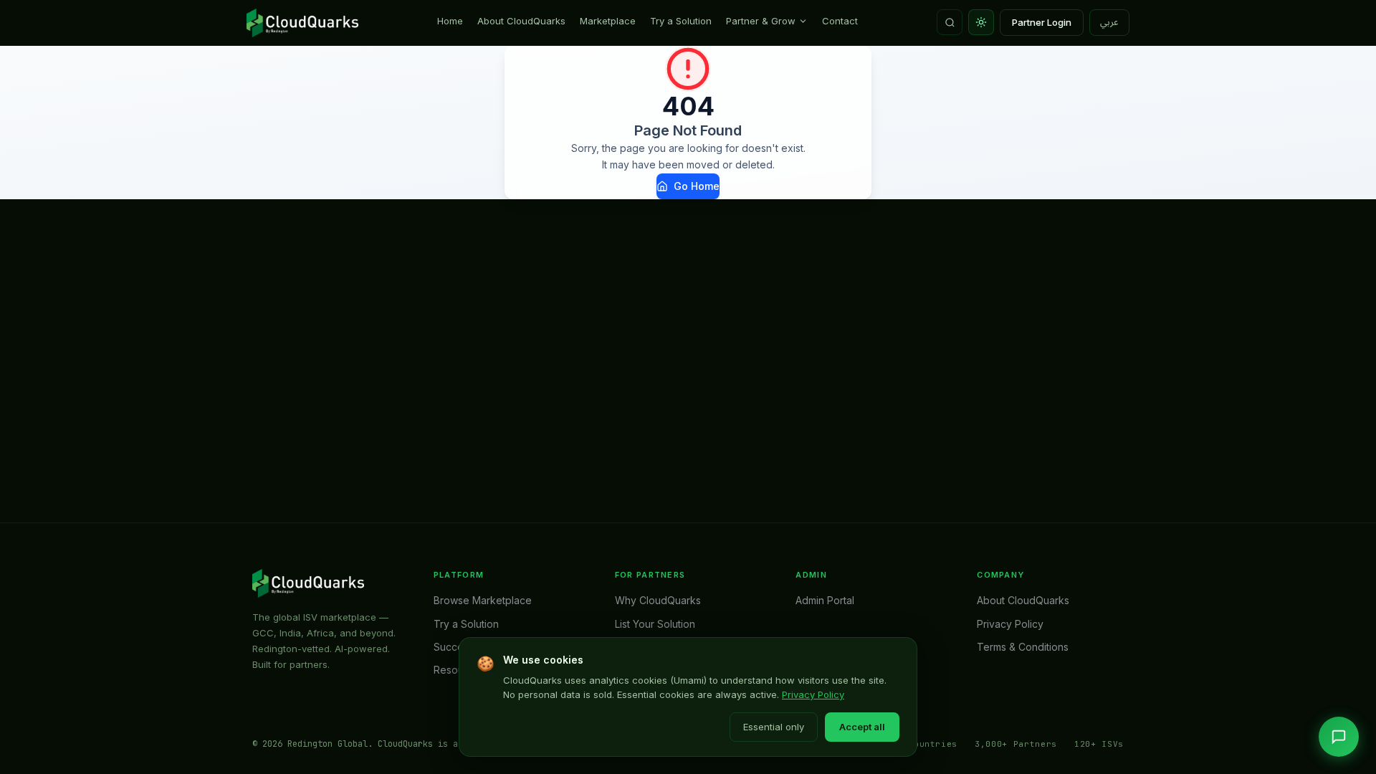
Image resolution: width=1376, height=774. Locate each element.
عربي (1109, 22)
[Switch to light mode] (981, 22)
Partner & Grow (761, 21)
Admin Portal (825, 600)
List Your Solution (655, 624)
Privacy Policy (813, 694)
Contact (840, 21)
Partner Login (1041, 22)
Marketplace (608, 21)
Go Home (697, 186)
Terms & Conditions (1023, 647)
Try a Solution (681, 21)
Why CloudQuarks (658, 600)
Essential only (773, 726)
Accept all (862, 726)
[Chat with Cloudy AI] (1339, 737)
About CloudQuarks (521, 21)
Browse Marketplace (483, 600)
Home (450, 21)
